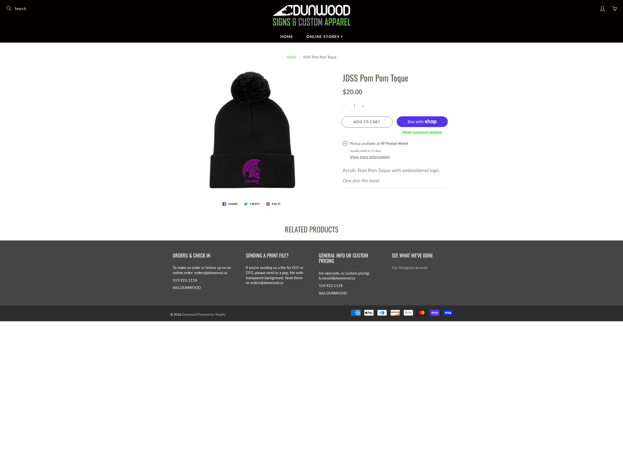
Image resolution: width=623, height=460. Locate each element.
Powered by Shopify (212, 314)
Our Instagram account (410, 268)
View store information (370, 156)
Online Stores (323, 36)
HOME (286, 36)
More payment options (422, 131)
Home (291, 57)
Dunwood (189, 314)
